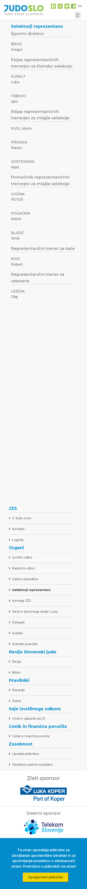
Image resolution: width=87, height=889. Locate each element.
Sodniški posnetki (25, 644)
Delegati (18, 622)
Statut (16, 701)
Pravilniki (18, 690)
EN (80, 6)
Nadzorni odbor (23, 568)
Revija (16, 662)
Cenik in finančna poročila (30, 736)
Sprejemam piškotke (45, 877)
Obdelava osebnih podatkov (32, 765)
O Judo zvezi (21, 518)
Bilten (16, 672)
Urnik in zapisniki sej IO (28, 718)
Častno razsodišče (25, 579)
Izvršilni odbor (22, 557)
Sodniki (17, 633)
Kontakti (18, 529)
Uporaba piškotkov (25, 754)
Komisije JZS (21, 601)
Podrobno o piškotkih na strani (49, 866)
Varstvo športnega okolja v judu (35, 611)
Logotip (18, 540)
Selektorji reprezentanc (31, 590)
